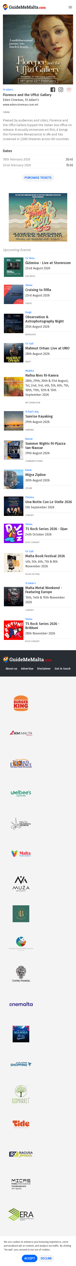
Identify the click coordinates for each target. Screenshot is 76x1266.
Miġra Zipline (35, 475)
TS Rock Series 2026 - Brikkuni (42, 626)
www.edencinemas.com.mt (20, 104)
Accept (29, 1258)
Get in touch (63, 668)
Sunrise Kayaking (39, 416)
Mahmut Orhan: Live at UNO (47, 348)
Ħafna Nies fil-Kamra (41, 375)
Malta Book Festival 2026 (45, 556)
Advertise (27, 668)
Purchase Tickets (38, 177)
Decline (46, 1258)
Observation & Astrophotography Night (44, 319)
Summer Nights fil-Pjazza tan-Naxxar (45, 445)
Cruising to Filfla (38, 290)
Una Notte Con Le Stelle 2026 (48, 502)
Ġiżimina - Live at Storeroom (48, 263)
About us (11, 668)
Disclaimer (44, 668)
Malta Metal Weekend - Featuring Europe (43, 590)
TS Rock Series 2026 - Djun (46, 529)
